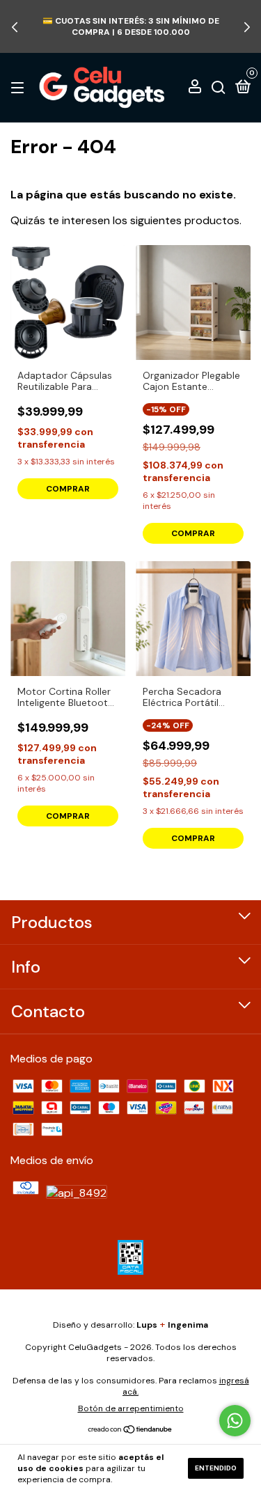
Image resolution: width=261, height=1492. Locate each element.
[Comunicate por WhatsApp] (235, 1420)
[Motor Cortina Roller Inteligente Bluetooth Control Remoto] (67, 618)
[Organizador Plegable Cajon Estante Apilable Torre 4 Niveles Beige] (193, 302)
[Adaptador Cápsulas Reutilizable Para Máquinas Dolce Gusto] (67, 302)
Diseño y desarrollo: (105, 1324)
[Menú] (19, 87)
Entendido (216, 1468)
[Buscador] (218, 87)
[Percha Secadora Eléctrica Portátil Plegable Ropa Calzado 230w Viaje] (193, 618)
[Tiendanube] (130, 1430)
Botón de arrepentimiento (131, 1408)
